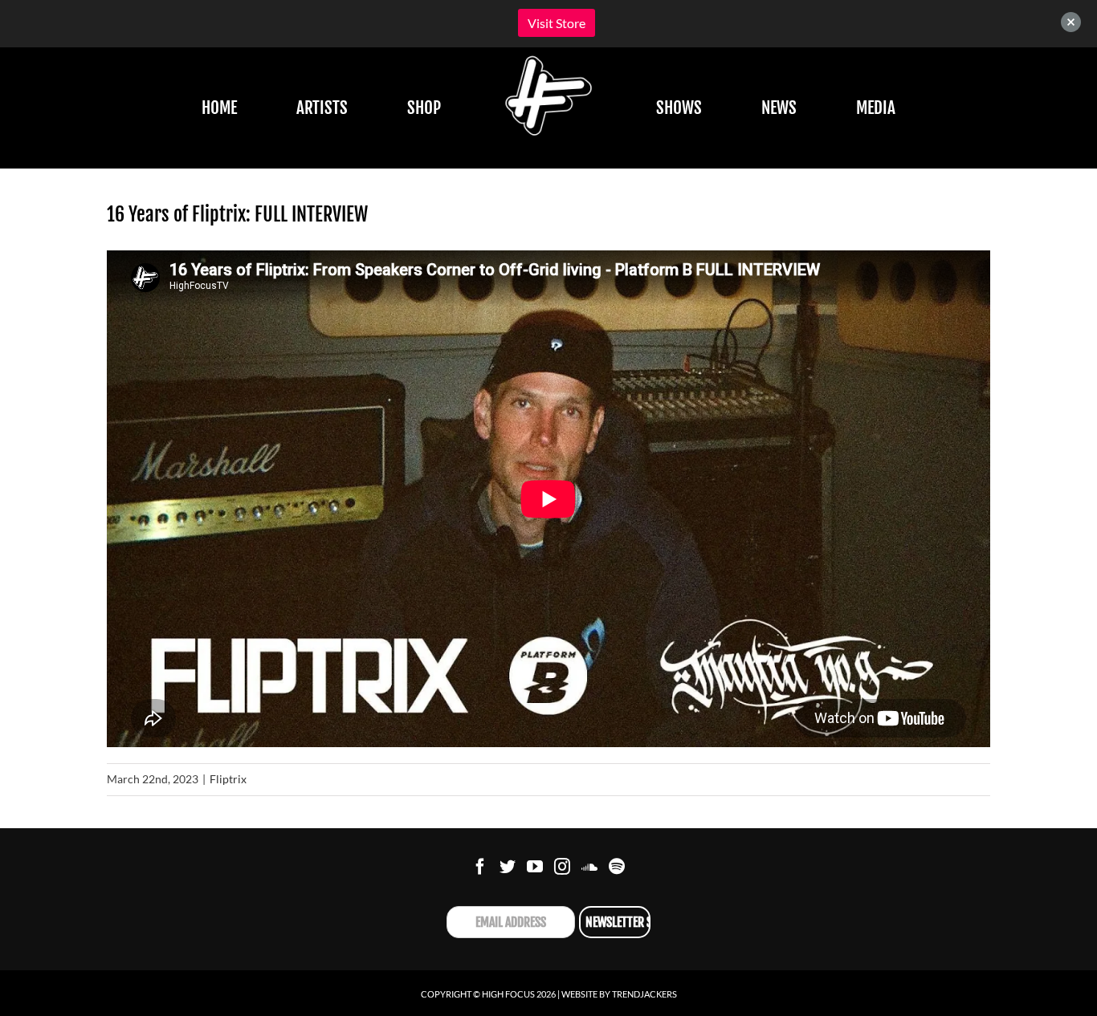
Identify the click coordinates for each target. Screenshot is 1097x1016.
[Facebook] (480, 867)
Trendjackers (644, 994)
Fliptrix (228, 779)
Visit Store (556, 22)
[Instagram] (562, 867)
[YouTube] (535, 867)
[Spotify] (617, 867)
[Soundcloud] (589, 867)
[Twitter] (508, 867)
